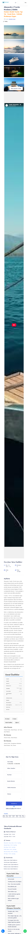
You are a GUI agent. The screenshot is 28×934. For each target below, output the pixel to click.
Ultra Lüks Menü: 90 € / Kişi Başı (11, 851)
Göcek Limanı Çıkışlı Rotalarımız (10, 862)
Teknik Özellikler (8, 722)
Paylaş (6, 21)
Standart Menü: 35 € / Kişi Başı (10, 845)
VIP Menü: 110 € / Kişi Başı (9, 854)
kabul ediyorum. (13, 808)
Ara (25, 2)
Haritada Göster (12, 19)
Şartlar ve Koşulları (10, 808)
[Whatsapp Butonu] (25, 931)
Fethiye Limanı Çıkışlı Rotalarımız (10, 860)
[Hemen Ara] (3, 931)
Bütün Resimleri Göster (16, 88)
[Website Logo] (5, 2)
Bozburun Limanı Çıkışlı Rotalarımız (11, 866)
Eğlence (17, 722)
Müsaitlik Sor (14, 803)
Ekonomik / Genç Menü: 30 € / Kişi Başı (12, 843)
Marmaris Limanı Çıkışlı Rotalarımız (11, 864)
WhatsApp (25, 931)
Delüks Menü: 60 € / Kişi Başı (10, 849)
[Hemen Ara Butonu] (3, 931)
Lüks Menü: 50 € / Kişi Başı (9, 847)
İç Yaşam (14, 718)
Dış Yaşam (7, 718)
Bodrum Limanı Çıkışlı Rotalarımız (11, 869)
